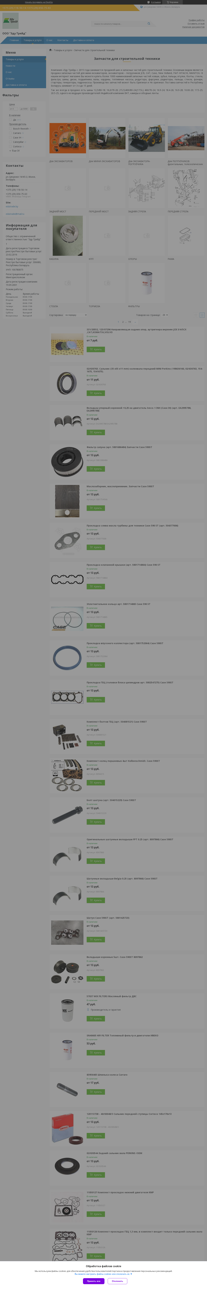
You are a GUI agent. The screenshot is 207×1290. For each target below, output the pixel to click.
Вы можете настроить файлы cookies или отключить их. (102, 1274)
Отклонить (117, 1281)
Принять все (93, 1281)
